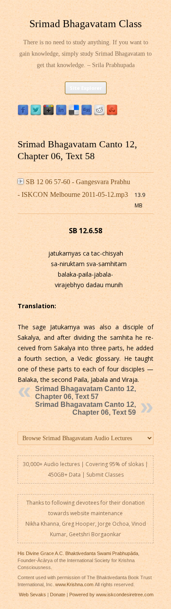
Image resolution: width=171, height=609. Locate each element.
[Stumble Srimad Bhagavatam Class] (112, 113)
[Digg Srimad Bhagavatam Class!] (86, 113)
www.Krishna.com (74, 584)
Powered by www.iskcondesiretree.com (111, 594)
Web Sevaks (32, 594)
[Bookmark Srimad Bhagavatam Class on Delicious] (73, 113)
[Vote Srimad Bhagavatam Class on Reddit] (99, 113)
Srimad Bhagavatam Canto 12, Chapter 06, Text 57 (85, 392)
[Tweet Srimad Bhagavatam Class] (35, 113)
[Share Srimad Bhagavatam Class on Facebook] (23, 113)
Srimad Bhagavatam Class (85, 23)
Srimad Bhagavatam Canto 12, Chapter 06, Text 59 (85, 408)
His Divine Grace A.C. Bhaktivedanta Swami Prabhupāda (78, 553)
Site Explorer (86, 88)
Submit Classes (105, 474)
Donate (57, 594)
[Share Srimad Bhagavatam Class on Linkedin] (61, 113)
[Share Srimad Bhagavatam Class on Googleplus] (48, 113)
